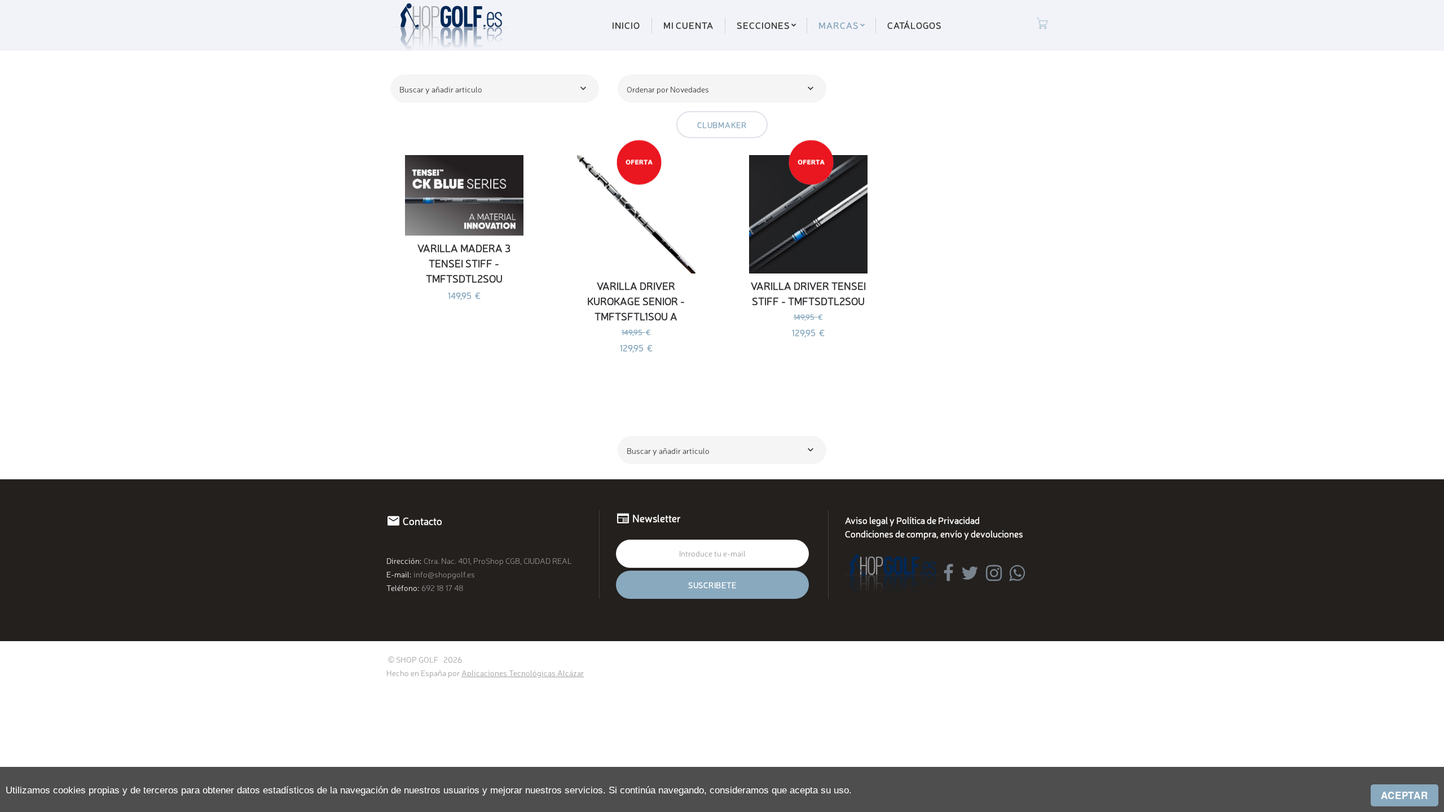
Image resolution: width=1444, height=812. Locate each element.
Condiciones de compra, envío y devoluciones (934, 533)
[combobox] (494, 88)
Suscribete (712, 585)
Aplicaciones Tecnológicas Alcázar (522, 673)
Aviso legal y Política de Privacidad (912, 520)
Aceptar (1404, 795)
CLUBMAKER (721, 125)
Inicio (626, 25)
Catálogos (915, 25)
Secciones (763, 25)
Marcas (838, 25)
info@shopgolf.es (444, 574)
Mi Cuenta (688, 25)
